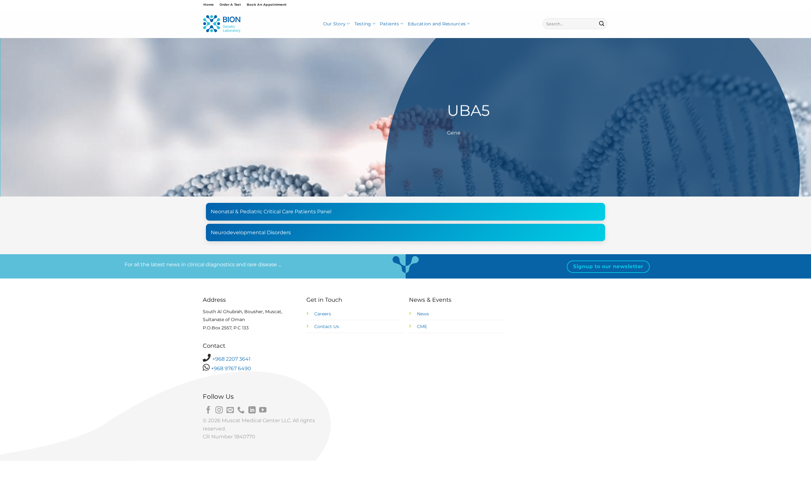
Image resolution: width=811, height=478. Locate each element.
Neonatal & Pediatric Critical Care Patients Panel (271, 212)
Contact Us (326, 326)
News (423, 314)
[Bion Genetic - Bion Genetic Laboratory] (222, 24)
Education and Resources (437, 24)
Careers (322, 314)
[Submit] (601, 23)
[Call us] (241, 410)
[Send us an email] (230, 410)
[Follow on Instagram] (219, 410)
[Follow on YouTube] (262, 410)
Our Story (334, 24)
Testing (362, 24)
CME (422, 326)
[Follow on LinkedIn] (252, 410)
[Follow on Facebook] (208, 410)
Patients (389, 24)
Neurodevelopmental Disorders (251, 232)
